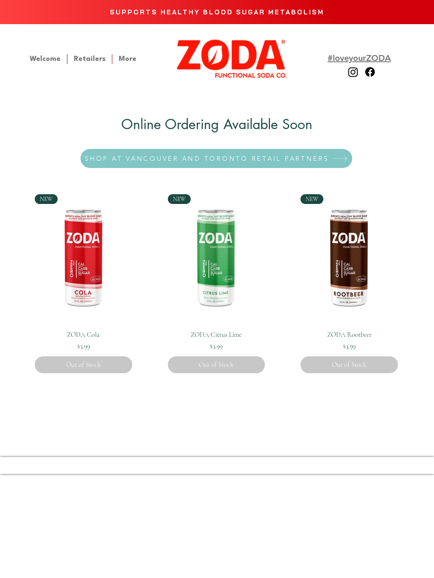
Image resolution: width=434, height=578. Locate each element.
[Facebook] (370, 72)
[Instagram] (353, 72)
